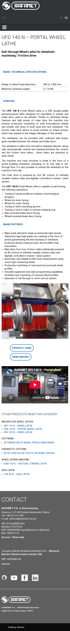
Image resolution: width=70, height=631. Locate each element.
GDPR (30, 611)
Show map (18, 537)
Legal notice (6, 611)
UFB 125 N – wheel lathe (18, 432)
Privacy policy (20, 611)
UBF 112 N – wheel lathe (18, 425)
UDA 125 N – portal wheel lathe (23, 429)
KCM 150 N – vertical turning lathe (25, 463)
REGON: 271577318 (11, 527)
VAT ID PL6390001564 (13, 523)
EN (66, 17)
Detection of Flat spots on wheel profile (29, 453)
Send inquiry (20, 356)
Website (5, 564)
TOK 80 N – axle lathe (17, 474)
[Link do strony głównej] (4, 577)
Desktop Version (16, 627)
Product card (21, 348)
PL (61, 17)
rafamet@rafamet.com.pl (22, 518)
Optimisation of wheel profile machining (29, 442)
